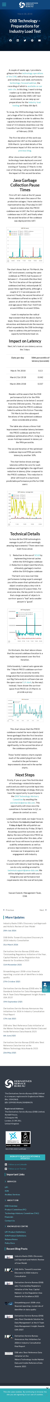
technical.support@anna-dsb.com (23, 870)
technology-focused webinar (23, 83)
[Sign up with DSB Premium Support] (46, 987)
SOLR (37, 555)
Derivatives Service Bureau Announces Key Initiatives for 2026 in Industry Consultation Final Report (24, 1011)
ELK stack (26, 682)
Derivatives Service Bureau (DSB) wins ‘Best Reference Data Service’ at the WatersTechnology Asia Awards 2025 (23, 1045)
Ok (14, 1398)
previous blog (24, 150)
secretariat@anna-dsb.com (22, 802)
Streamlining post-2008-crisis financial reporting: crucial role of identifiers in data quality (23, 974)
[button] (10, 40)
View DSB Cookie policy (27, 1398)
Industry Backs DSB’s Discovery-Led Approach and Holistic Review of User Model (29, 1259)
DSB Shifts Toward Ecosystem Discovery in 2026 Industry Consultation (28, 1272)
